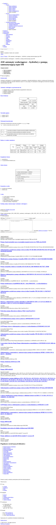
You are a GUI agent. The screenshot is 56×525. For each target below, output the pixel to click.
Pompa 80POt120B (6, 421)
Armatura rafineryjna (13, 24)
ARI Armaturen (9, 34)
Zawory (7, 13)
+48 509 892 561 (9, 513)
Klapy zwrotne (12, 27)
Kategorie (4, 492)
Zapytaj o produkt (4, 68)
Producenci (5, 33)
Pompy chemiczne (13, 7)
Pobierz (5, 214)
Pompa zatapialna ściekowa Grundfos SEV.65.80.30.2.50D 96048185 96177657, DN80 (25, 266)
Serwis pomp (6, 32)
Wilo (7, 43)
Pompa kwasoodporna (8, 449)
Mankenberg (8, 40)
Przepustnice (11, 28)
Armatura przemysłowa (11, 22)
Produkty (5, 3)
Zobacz (2, 214)
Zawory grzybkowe (13, 16)
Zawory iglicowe (12, 19)
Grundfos (8, 36)
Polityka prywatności (5, 523)
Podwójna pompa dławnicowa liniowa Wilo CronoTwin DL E (18, 311)
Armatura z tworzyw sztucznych (16, 25)
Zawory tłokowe (12, 18)
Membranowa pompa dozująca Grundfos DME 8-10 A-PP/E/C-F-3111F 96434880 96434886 (27, 259)
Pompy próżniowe (13, 6)
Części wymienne (7, 499)
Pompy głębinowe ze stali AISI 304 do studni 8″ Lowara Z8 (17, 436)
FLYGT (7, 35)
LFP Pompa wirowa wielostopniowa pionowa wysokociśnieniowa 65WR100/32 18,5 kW (25, 326)
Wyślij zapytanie (7, 73)
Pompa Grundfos (7, 467)
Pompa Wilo (6, 473)
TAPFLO (8, 41)
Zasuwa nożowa (6, 448)
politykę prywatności (42, 230)
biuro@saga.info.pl (10, 515)
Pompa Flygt (6, 459)
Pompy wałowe (12, 8)
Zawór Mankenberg (7, 452)
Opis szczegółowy (7, 70)
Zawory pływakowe (13, 17)
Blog (4, 45)
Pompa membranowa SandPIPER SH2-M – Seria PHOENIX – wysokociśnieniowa (24, 283)
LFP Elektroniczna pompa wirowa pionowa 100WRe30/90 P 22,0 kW (20, 318)
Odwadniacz (6, 463)
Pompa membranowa (7, 472)
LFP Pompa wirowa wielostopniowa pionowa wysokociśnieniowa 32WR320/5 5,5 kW (24, 404)
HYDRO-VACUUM (10, 209)
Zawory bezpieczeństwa (14, 14)
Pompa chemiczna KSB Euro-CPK (10, 361)
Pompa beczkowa (7, 461)
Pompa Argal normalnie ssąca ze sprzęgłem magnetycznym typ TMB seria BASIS (23, 242)
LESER (7, 39)
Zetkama (8, 44)
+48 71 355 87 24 (9, 512)
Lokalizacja (4, 502)
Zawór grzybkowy (7, 468)
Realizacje (5, 30)
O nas (3, 484)
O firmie (5, 486)
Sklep (2, 54)
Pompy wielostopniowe (14, 10)
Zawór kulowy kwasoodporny (9, 462)
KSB (7, 38)
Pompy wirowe (12, 9)
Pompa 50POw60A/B (7, 369)
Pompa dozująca (6, 471)
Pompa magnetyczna (7, 454)
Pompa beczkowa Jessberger (9, 446)
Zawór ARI (5, 451)
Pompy (7, 4)
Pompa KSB (6, 457)
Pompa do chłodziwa (7, 466)
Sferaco (5, 460)
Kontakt (5, 46)
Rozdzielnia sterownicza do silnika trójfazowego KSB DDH (17, 428)
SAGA (2, 56)
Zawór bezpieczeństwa (8, 456)
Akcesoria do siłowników (14, 23)
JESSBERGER (6, 465)
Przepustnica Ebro (7, 450)
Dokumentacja (6, 71)
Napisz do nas (4, 520)
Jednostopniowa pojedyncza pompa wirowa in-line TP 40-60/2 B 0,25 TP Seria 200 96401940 (27, 388)
